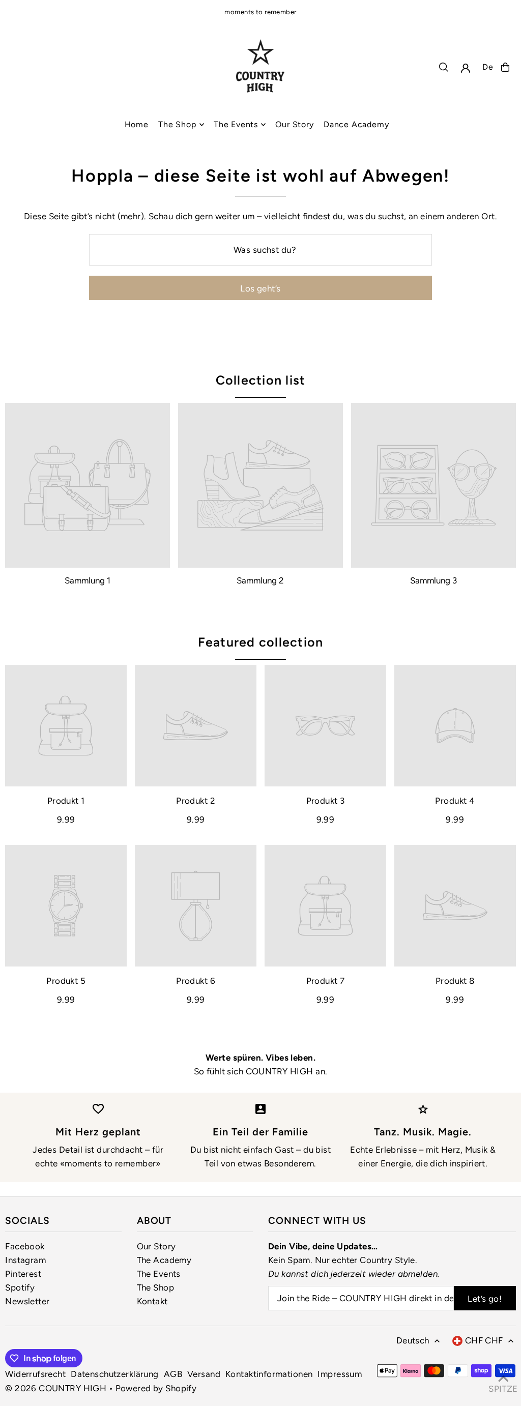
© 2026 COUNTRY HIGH (55, 1388)
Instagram (25, 1260)
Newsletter (27, 1301)
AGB (173, 1374)
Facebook (24, 1246)
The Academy (164, 1260)
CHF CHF (484, 1340)
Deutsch (412, 1340)
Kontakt (152, 1301)
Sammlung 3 (433, 580)
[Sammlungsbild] (87, 485)
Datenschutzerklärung (115, 1374)
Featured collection (261, 642)
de (488, 67)
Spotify (20, 1287)
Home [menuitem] (137, 124)
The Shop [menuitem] (177, 124)
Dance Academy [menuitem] (356, 124)
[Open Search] (443, 67)
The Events (159, 1274)
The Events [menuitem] (236, 124)
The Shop (155, 1287)
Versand (203, 1374)
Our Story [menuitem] (294, 124)
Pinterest (23, 1274)
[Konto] (465, 68)
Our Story (156, 1246)
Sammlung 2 (260, 580)
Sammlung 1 (87, 580)
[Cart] (505, 67)
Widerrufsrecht (35, 1374)
